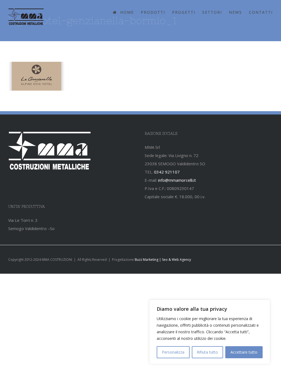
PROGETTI (183, 12)
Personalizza (173, 352)
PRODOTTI (153, 12)
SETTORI (212, 12)
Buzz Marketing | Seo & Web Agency (163, 259)
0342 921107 (167, 172)
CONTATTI (261, 12)
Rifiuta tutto (207, 352)
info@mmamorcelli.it (177, 180)
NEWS (235, 12)
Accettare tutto (244, 352)
